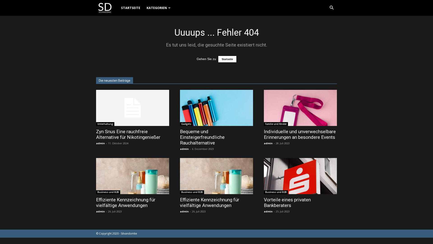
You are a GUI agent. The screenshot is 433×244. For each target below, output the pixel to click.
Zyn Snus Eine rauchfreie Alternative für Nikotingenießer (128, 134)
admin (100, 143)
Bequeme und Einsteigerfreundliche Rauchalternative (202, 137)
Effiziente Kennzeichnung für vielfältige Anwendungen (125, 202)
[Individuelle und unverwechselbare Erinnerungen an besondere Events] (300, 108)
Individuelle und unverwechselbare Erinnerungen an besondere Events (300, 134)
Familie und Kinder (276, 123)
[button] (331, 8)
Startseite (130, 8)
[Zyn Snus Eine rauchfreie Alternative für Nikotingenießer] (132, 108)
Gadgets (186, 123)
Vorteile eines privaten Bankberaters (287, 202)
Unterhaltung (105, 123)
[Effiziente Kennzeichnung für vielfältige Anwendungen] (132, 176)
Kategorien (157, 8)
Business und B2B (108, 192)
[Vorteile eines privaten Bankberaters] (300, 176)
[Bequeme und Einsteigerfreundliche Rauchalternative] (216, 108)
